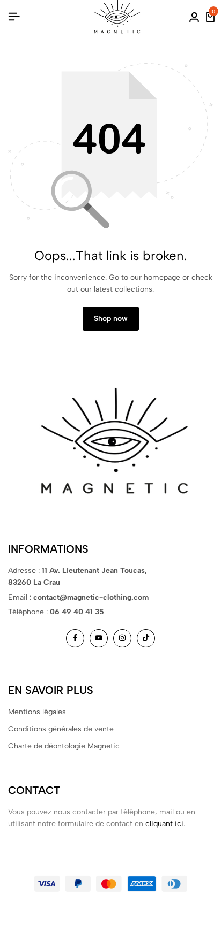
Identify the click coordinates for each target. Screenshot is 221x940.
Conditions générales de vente (61, 728)
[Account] (194, 17)
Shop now (111, 318)
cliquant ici (164, 823)
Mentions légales (37, 711)
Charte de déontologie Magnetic (64, 746)
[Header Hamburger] (14, 17)
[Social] (75, 638)
